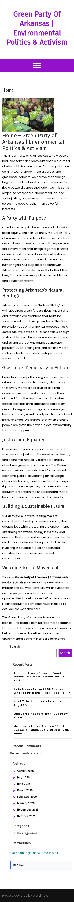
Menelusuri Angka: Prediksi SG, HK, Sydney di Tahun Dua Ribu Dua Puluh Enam (41, 729)
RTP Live (18, 865)
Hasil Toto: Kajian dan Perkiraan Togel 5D (38, 703)
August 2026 (25, 771)
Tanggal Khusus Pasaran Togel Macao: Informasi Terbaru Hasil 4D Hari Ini (40, 676)
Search (15, 646)
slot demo (17, 853)
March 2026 (25, 790)
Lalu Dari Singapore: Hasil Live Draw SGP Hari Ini (41, 715)
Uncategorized (27, 833)
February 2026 (27, 796)
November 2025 (28, 809)
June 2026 (24, 783)
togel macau (33, 853)
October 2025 (26, 816)
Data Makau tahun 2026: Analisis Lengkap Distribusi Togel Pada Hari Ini (42, 691)
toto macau (50, 853)
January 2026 (26, 803)
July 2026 (23, 777)
